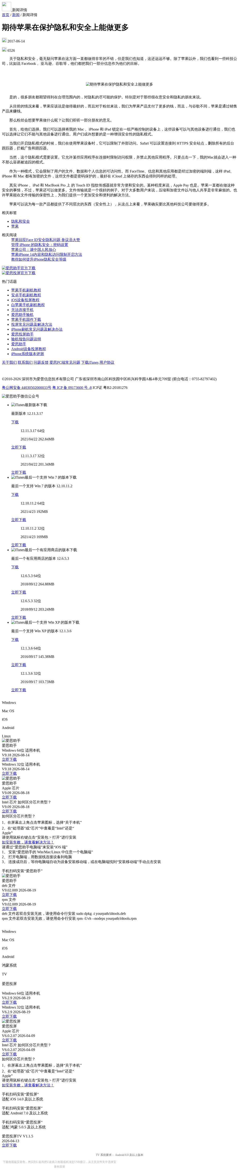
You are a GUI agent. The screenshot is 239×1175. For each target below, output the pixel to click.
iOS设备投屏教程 (25, 300)
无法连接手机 (22, 310)
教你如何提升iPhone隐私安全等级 (38, 259)
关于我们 (9, 362)
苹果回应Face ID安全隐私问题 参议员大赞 (45, 240)
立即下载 (18, 447)
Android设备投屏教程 (28, 349)
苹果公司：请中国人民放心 (33, 250)
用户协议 (106, 362)
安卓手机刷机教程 (26, 295)
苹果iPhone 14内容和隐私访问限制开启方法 (46, 254)
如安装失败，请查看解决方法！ (28, 842)
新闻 (16, 15)
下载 (15, 422)
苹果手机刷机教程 (26, 290)
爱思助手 (18, 344)
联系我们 (25, 362)
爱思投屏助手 (22, 334)
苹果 (15, 226)
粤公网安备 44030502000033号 (26, 388)
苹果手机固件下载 (26, 319)
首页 (5, 15)
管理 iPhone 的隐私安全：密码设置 (39, 245)
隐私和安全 (20, 221)
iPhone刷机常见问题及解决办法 (37, 329)
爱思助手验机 (22, 315)
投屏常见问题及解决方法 (31, 324)
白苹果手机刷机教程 (28, 305)
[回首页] (7, 10)
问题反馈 (41, 362)
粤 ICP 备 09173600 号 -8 (72, 388)
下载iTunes (89, 362)
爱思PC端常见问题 (64, 362)
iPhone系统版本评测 (27, 354)
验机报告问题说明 (26, 339)
